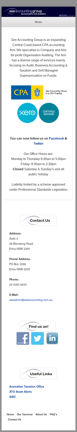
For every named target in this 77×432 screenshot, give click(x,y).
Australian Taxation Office (26, 386)
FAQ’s (53, 414)
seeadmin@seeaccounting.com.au (31, 300)
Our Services (25, 414)
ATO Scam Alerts (20, 391)
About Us (41, 414)
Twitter (38, 143)
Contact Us (14, 419)
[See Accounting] (38, 12)
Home (10, 414)
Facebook (56, 138)
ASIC (12, 397)
